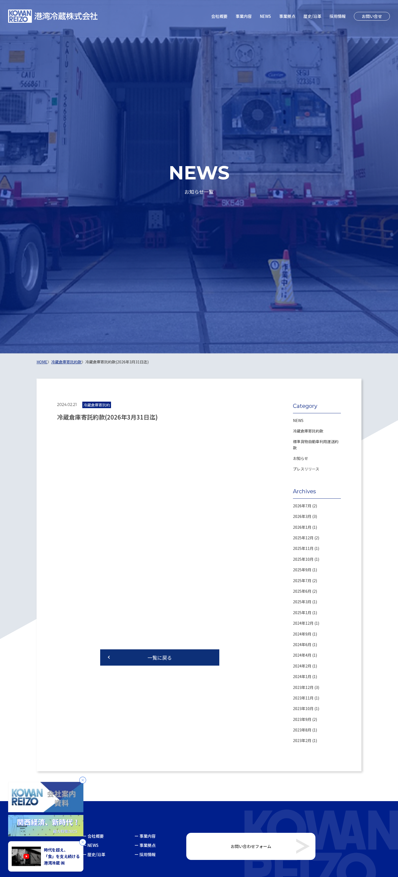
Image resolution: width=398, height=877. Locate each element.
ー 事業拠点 (145, 845)
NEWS (265, 16)
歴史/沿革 (312, 16)
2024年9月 (302, 634)
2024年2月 (302, 666)
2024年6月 (302, 644)
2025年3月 (302, 601)
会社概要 (219, 16)
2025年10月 (303, 559)
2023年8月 (302, 730)
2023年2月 (302, 740)
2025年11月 (303, 548)
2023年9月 (302, 719)
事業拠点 (287, 16)
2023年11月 (303, 698)
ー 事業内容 (145, 836)
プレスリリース (306, 469)
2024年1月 (302, 676)
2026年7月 (302, 505)
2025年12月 (303, 537)
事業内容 (244, 16)
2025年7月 (302, 580)
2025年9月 (302, 569)
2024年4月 (302, 655)
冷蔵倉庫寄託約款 (308, 431)
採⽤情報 (338, 16)
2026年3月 (302, 516)
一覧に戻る (160, 657)
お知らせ (300, 458)
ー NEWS (91, 845)
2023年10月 (303, 708)
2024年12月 (303, 623)
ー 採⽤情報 (145, 854)
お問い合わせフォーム (251, 846)
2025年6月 (302, 591)
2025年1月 (302, 612)
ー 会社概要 (93, 836)
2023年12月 (303, 687)
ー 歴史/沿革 (94, 854)
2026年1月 (302, 527)
